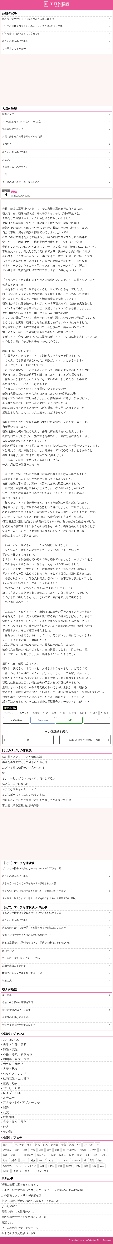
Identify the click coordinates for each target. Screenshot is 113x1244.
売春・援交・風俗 (14, 1121)
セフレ (104, 1155)
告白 (102, 1165)
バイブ (42, 1160)
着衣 (63, 1144)
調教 (37, 1144)
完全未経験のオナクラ (14, 129)
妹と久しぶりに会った (15, 783)
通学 (49, 1150)
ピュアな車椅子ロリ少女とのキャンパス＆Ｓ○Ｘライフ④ (32, 26)
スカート (76, 1160)
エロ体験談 (89, 1240)
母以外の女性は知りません (16, 1017)
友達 (5, 1160)
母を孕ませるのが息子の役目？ (18, 1024)
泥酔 (6, 1107)
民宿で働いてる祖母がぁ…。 (18, 1211)
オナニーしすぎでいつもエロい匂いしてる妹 (28, 778)
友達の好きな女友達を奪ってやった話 (22, 136)
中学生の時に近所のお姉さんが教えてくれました (30, 1200)
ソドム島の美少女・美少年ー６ (20, 1227)
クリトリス (30, 1165)
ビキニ (52, 1160)
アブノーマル (42, 1171)
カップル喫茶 (69, 1150)
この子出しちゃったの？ (15, 48)
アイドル (88, 1144)
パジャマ (63, 1160)
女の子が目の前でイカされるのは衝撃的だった (27, 935)
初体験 (69, 1165)
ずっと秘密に (9, 1206)
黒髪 (60, 1165)
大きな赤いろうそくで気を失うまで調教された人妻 (29, 883)
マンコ (25, 713)
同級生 (62, 1155)
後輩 (79, 1155)
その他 (7, 1131)
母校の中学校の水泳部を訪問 (17, 1002)
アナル (51, 1165)
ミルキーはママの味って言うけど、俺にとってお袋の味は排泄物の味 (42, 1190)
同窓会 (82, 1150)
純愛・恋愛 (10, 1049)
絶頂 (84, 713)
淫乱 (17, 1150)
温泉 (5, 1155)
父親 (13, 1155)
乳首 (37, 713)
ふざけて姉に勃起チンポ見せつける (23, 767)
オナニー (9, 1097)
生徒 (95, 1155)
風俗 (92, 1160)
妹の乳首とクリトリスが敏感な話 (22, 756)
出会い (6, 1171)
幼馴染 (14, 1160)
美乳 (42, 1165)
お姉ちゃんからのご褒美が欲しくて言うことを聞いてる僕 (36, 800)
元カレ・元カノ (13, 1063)
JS (97, 1144)
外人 (6, 1126)
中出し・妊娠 (12, 1088)
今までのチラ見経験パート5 (18, 1233)
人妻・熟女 (10, 1068)
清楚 (25, 1150)
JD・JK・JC (11, 1039)
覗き (29, 1144)
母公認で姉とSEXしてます (16, 1010)
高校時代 (7, 1165)
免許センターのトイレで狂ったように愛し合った (28, 18)
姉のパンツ (8, 114)
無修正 (28, 1171)
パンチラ (19, 1144)
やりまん (7, 1150)
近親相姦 (11, 708)
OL (78, 1144)
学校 (33, 1150)
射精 (73, 713)
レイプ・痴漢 (12, 1092)
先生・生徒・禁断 (14, 1044)
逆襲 (86, 1165)
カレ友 (52, 1155)
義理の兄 (41, 1155)
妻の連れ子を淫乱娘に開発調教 (20, 805)
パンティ (11, 713)
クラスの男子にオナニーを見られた (21, 182)
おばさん (7, 159)
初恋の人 (7, 144)
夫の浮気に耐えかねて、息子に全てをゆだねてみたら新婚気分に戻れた (40, 898)
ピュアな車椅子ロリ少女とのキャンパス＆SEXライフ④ (31, 868)
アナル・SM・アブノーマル (21, 1102)
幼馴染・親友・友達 (16, 1059)
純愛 (94, 1165)
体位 (78, 1165)
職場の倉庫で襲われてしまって (20, 1184)
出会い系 (17, 1171)
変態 (71, 1144)
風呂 (106, 713)
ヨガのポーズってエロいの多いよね (23, 794)
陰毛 (95, 713)
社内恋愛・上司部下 (16, 1078)
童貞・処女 (10, 1083)
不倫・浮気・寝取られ (17, 1054)
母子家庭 (7, 995)
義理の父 (28, 1155)
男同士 (54, 1144)
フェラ (24, 1160)
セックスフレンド (14, 1073)
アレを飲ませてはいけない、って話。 (22, 121)
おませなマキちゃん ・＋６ (19, 789)
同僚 (71, 1155)
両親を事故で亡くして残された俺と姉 (24, 762)
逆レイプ (7, 1144)
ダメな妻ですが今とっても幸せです (21, 33)
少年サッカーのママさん (15, 167)
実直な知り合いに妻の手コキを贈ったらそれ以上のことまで (34, 891)
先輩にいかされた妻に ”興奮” (85, 739)
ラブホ (93, 1150)
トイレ (103, 1150)
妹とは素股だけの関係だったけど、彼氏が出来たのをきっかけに (36, 942)
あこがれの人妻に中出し (15, 41)
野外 (57, 1150)
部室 (41, 1150)
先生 (87, 1155)
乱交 (6, 1112)
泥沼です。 (8, 1222)
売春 (100, 1160)
